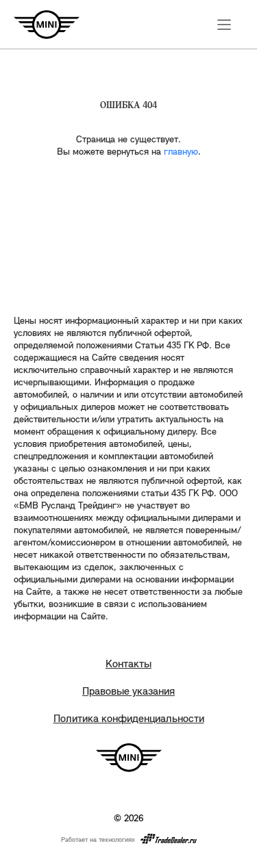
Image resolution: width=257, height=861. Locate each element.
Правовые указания (128, 691)
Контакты (128, 664)
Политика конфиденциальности (128, 719)
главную (181, 152)
